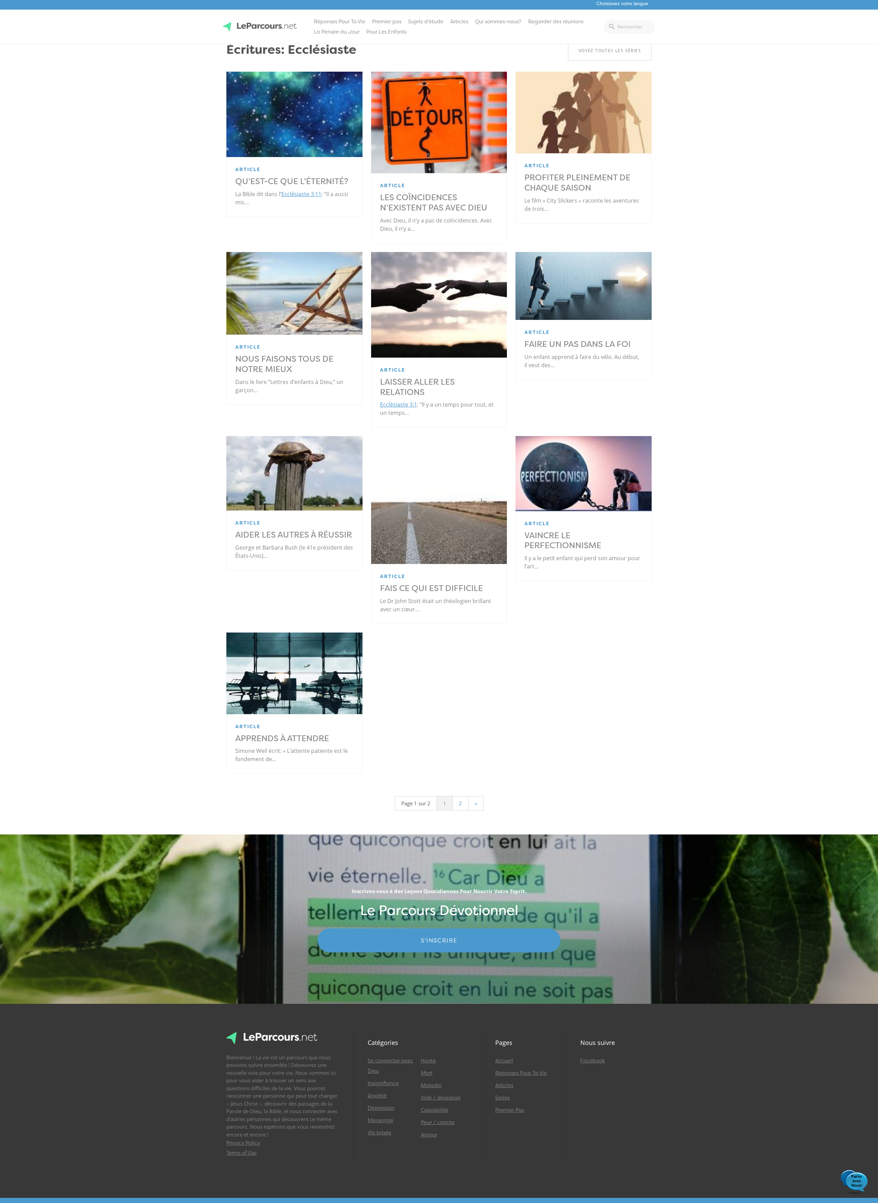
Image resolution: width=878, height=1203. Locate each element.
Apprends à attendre (282, 738)
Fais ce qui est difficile (431, 588)
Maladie (431, 1085)
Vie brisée (379, 1132)
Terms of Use (241, 1153)
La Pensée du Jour (336, 31)
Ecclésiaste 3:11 (301, 194)
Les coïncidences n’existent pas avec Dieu (433, 202)
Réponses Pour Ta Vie (339, 21)
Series (502, 1097)
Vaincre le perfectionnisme (562, 540)
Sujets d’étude (425, 21)
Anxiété (377, 1095)
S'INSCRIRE (439, 940)
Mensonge (380, 1120)
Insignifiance (383, 1083)
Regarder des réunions (555, 21)
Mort (426, 1073)
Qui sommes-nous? (498, 21)
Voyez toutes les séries (610, 50)
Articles (459, 21)
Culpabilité (434, 1110)
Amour (429, 1134)
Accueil (504, 1060)
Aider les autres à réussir (293, 534)
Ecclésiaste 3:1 (398, 404)
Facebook (592, 1060)
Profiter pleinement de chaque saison (577, 182)
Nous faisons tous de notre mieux (284, 364)
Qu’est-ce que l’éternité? (291, 181)
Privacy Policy (243, 1143)
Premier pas (386, 21)
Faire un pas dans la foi (577, 344)
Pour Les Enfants (386, 31)
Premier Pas (509, 1110)
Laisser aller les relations (417, 387)
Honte (428, 1060)
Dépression (381, 1108)
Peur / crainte (438, 1122)
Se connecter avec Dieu (390, 1065)
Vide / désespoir (441, 1097)
